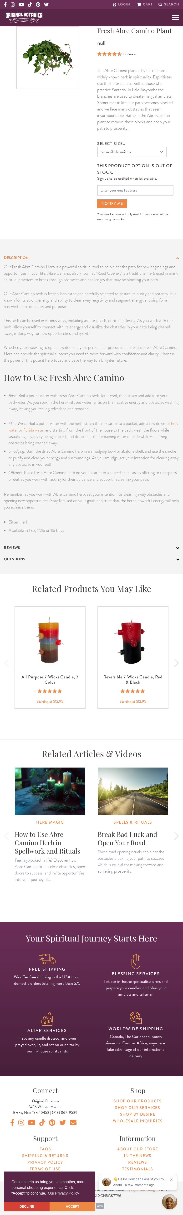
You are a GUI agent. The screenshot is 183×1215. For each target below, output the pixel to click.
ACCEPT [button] (72, 1206)
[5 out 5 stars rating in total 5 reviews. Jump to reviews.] (50, 691)
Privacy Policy (45, 1162)
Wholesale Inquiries (138, 1121)
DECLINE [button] (27, 1206)
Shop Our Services (137, 1107)
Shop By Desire (137, 1114)
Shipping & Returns (45, 1155)
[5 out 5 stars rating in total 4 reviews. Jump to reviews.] (133, 691)
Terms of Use (45, 1169)
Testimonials (137, 1169)
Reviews (137, 1162)
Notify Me (112, 203)
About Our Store (137, 1149)
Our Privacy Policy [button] (63, 1193)
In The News (138, 1155)
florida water (33, 430)
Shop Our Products (138, 1101)
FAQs (45, 1149)
